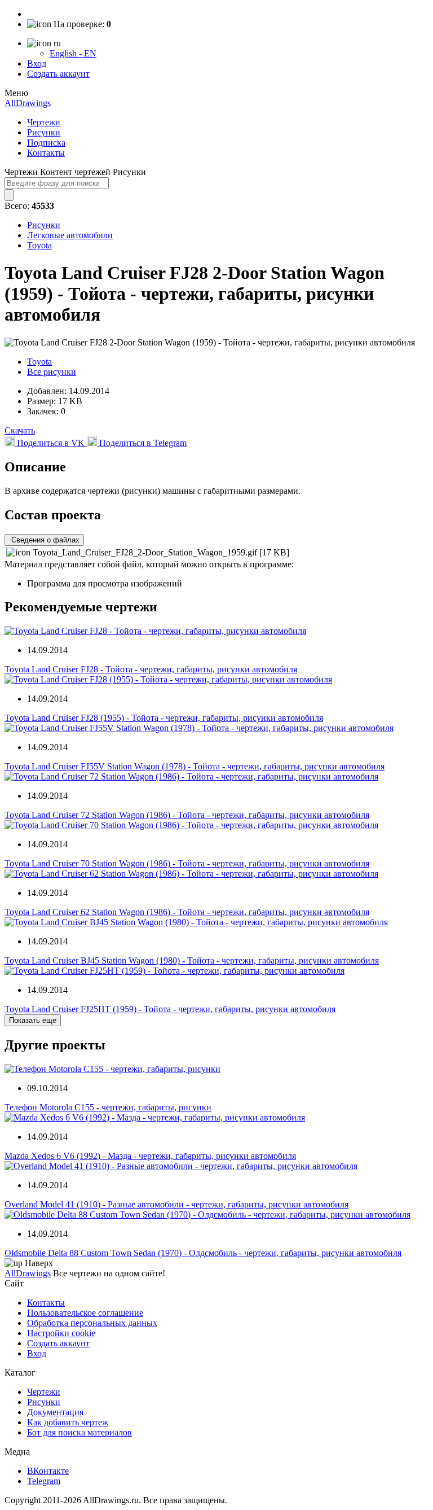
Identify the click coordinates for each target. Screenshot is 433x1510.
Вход (36, 63)
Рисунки (43, 132)
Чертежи (43, 122)
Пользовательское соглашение (85, 1313)
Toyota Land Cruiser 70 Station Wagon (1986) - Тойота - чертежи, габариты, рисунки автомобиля (187, 863)
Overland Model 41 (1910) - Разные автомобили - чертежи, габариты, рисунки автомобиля (176, 1204)
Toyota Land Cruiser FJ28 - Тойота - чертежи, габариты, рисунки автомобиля (151, 669)
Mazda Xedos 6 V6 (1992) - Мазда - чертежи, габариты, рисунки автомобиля (150, 1156)
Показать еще (32, 1020)
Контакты (46, 152)
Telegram (43, 1481)
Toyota (39, 245)
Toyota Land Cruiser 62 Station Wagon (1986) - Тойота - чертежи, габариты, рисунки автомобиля (187, 912)
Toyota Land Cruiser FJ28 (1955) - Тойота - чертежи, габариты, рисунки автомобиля (164, 718)
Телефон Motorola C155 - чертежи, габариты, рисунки (108, 1107)
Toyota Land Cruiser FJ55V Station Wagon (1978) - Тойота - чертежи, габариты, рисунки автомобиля (195, 766)
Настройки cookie (61, 1333)
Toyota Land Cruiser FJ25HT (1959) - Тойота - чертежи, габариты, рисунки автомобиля (170, 1009)
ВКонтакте (48, 1471)
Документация (55, 1412)
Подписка (46, 142)
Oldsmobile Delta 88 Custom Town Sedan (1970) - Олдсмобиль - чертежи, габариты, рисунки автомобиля (203, 1253)
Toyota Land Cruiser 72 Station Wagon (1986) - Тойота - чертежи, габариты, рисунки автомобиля (187, 815)
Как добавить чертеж (67, 1422)
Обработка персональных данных (92, 1323)
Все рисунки (51, 372)
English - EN (73, 53)
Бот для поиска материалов (79, 1432)
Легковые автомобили (70, 235)
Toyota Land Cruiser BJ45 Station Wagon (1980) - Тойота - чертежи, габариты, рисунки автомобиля (192, 960)
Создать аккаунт (58, 73)
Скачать (20, 430)
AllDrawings (28, 103)
